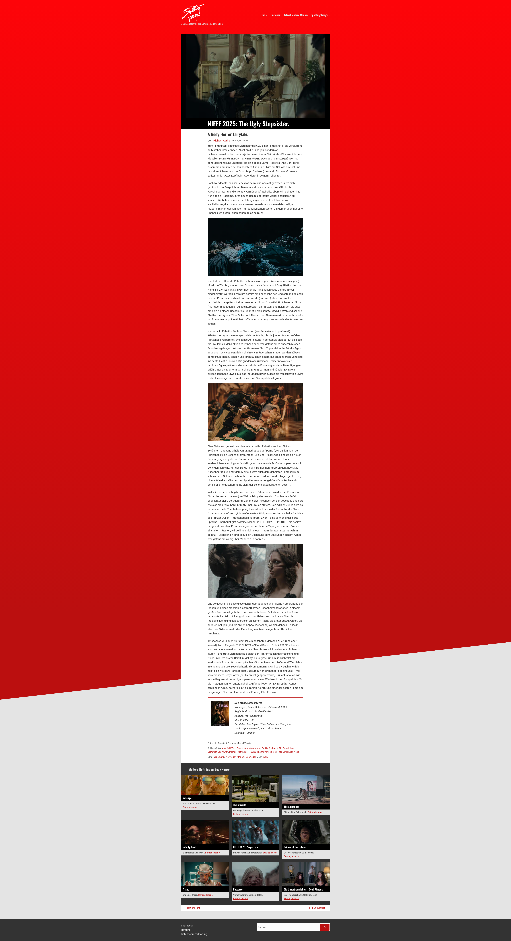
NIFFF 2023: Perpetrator (246, 847)
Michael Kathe (221, 140)
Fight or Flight (193, 907)
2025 (265, 757)
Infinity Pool (189, 847)
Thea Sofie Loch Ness (288, 751)
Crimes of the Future (295, 847)
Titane (186, 889)
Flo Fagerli (284, 748)
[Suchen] (324, 927)
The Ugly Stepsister (266, 751)
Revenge (187, 798)
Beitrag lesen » (190, 807)
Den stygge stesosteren (249, 748)
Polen (241, 757)
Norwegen (231, 757)
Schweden (251, 757)
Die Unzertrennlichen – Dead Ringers (303, 889)
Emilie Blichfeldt (270, 748)
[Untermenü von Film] (266, 15)
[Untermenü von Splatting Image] (329, 15)
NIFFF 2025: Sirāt (316, 907)
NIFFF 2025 (250, 751)
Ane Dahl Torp (229, 748)
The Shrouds (239, 804)
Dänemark (219, 757)
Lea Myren (223, 751)
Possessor (238, 889)
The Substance (291, 806)
